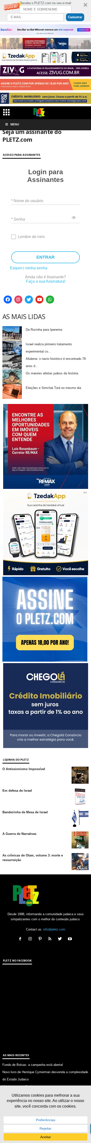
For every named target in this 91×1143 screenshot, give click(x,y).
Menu (14, 124)
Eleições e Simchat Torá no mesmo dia (53, 388)
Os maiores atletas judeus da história (52, 373)
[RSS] (51, 939)
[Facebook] (7, 299)
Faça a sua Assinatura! (45, 281)
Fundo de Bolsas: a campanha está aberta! (32, 1065)
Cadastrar (75, 17)
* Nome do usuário (27, 200)
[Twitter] (29, 299)
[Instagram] (18, 299)
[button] (45, 11)
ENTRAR (45, 257)
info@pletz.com (54, 929)
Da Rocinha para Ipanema (44, 329)
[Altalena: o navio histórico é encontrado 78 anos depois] (12, 362)
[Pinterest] (41, 939)
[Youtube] (39, 299)
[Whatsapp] (50, 299)
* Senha (18, 219)
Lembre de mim (31, 237)
